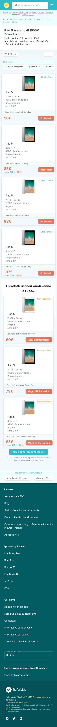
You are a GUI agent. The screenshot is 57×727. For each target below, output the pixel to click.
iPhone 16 (9, 567)
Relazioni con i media (16, 606)
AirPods (8, 581)
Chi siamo (10, 599)
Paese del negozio (13, 652)
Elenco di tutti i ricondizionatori (21, 517)
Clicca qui (15, 14)
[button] (48, 54)
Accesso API (11, 534)
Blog (6, 503)
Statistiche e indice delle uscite (22, 510)
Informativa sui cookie (16, 634)
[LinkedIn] (21, 718)
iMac (7, 588)
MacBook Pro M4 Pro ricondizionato (33, 697)
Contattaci (10, 620)
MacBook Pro (12, 553)
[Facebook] (7, 718)
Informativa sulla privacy (18, 627)
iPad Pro (9, 560)
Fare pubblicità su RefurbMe (20, 613)
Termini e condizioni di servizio (21, 641)
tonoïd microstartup (14, 703)
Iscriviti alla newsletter (17, 675)
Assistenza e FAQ (14, 496)
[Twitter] (14, 718)
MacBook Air (11, 574)
